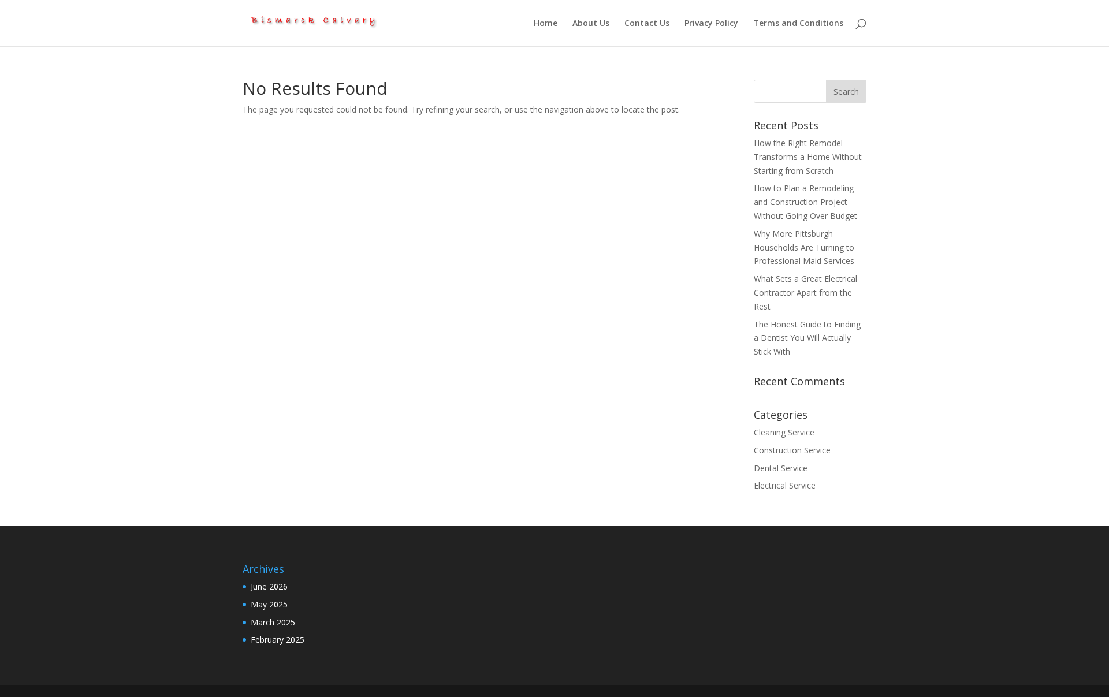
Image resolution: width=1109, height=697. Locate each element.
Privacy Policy (711, 23)
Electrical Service (785, 485)
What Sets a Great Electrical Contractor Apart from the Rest (805, 292)
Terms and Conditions (798, 23)
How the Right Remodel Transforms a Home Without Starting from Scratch (808, 156)
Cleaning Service (784, 432)
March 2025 (273, 622)
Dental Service (780, 468)
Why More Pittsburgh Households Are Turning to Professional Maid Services (804, 247)
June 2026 (269, 586)
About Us (590, 23)
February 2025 (277, 639)
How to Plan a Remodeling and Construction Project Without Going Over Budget (806, 201)
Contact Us (646, 23)
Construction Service (792, 450)
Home (545, 23)
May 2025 (269, 604)
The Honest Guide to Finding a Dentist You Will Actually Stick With (807, 338)
